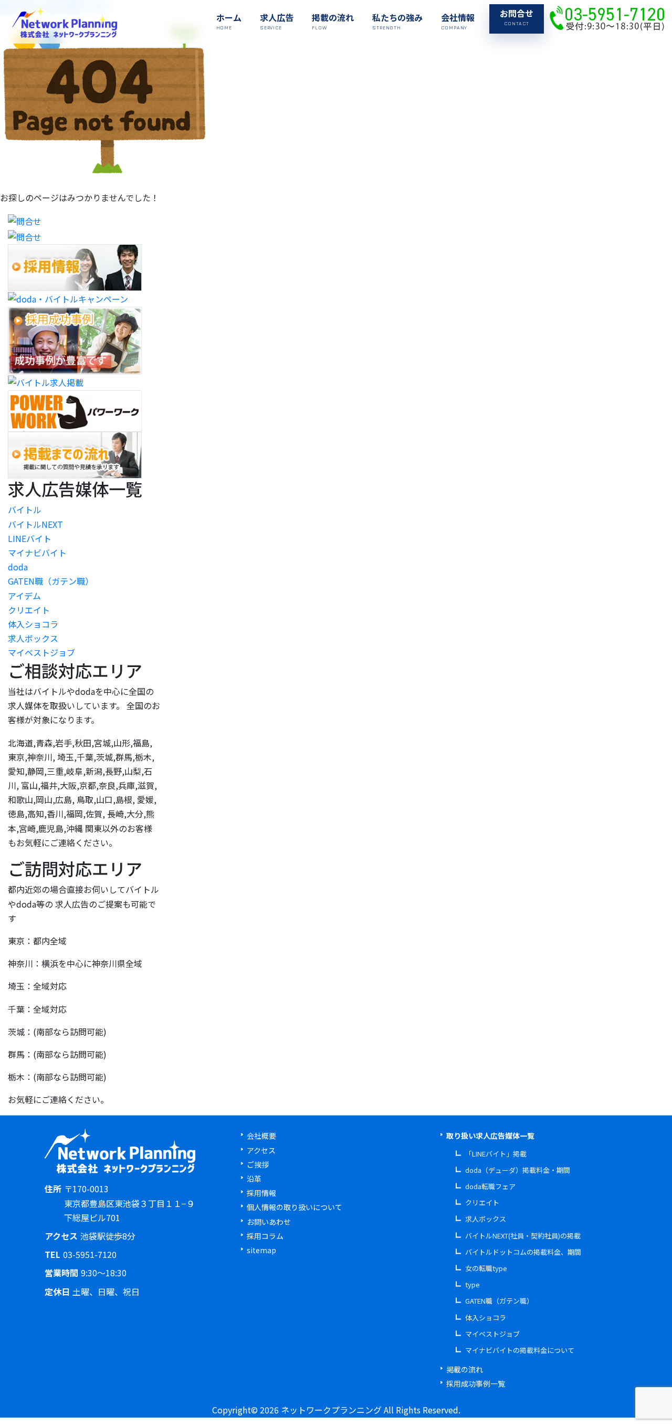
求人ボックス (33, 638)
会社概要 (261, 1135)
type (472, 1284)
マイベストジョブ (41, 652)
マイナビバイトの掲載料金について (519, 1350)
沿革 (254, 1178)
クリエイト (29, 609)
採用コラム (265, 1236)
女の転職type (486, 1268)
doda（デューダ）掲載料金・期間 (517, 1170)
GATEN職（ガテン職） (50, 581)
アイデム (24, 595)
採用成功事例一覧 (475, 1383)
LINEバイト (29, 538)
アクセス (261, 1150)
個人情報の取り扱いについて (294, 1207)
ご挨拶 (258, 1164)
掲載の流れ (464, 1369)
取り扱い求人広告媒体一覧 (490, 1135)
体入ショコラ (33, 624)
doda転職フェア (490, 1186)
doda (18, 566)
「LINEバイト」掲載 (496, 1154)
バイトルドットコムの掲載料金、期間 (523, 1252)
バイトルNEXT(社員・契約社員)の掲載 (523, 1236)
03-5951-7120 (90, 1254)
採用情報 (261, 1193)
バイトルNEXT (35, 524)
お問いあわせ (269, 1221)
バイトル (24, 509)
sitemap (261, 1250)
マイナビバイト (37, 552)
